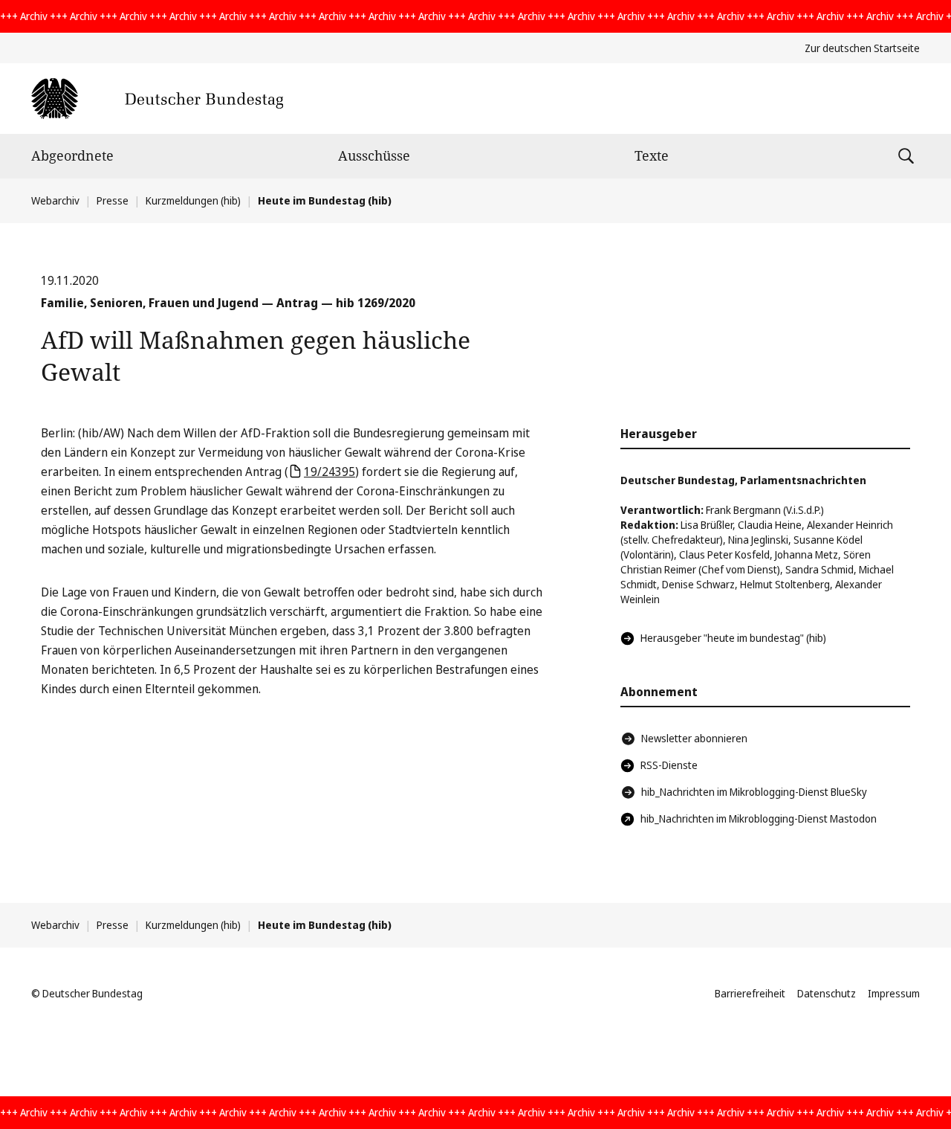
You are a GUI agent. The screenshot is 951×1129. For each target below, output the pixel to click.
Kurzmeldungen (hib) (193, 200)
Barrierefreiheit (750, 993)
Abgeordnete (72, 155)
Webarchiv (55, 200)
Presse (113, 200)
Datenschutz (826, 993)
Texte (651, 155)
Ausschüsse (374, 155)
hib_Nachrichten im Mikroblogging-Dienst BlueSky (754, 792)
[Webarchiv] (157, 98)
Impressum (894, 993)
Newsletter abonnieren (694, 738)
